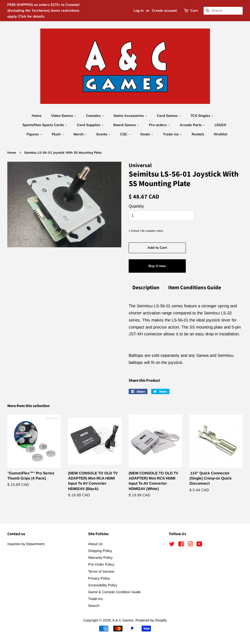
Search (93, 606)
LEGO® (220, 125)
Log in (139, 10)
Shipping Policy (100, 551)
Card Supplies (89, 125)
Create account (164, 10)
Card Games (167, 115)
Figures (33, 134)
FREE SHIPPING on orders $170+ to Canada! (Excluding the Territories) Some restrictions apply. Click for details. (43, 10)
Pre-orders (158, 125)
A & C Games (123, 620)
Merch (78, 134)
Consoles (94, 115)
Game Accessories (129, 115)
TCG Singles (200, 115)
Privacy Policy (99, 578)
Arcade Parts (191, 125)
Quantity (136, 206)
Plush (57, 134)
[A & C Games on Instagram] (190, 545)
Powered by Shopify (151, 620)
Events (102, 134)
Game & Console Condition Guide (114, 592)
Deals (145, 134)
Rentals (198, 134)
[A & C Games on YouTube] (199, 545)
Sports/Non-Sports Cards (43, 125)
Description (145, 287)
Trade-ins (171, 134)
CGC (124, 134)
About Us (95, 544)
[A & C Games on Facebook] (181, 545)
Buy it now (157, 266)
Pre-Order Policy (101, 564)
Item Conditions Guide (194, 287)
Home (37, 115)
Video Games (62, 115)
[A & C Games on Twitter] (172, 545)
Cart (194, 10)
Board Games (125, 125)
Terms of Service (101, 571)
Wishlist (220, 134)
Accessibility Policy (102, 585)
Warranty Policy (100, 558)
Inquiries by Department (25, 544)
